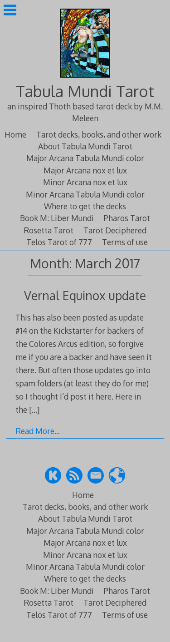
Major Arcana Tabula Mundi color (85, 158)
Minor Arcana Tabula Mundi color (85, 194)
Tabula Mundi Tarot (85, 91)
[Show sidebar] (10, 11)
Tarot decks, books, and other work (98, 134)
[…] (34, 410)
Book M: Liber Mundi (57, 218)
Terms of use (125, 242)
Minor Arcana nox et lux (85, 182)
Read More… (37, 431)
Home (15, 134)
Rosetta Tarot (48, 230)
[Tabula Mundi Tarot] (85, 78)
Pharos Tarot (126, 218)
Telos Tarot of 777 (59, 242)
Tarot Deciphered (114, 230)
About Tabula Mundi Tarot (85, 146)
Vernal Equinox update (85, 295)
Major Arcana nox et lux (85, 170)
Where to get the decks (85, 206)
